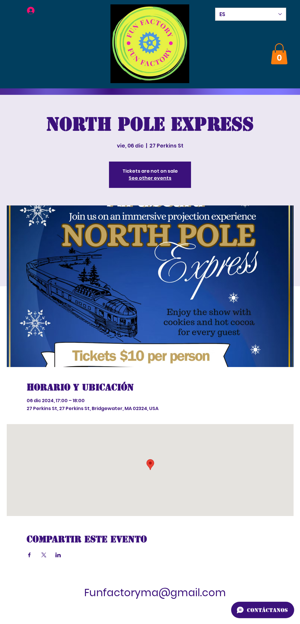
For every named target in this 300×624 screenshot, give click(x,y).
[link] (279, 53)
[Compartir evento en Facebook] (29, 555)
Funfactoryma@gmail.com (155, 592)
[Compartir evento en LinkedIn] (58, 555)
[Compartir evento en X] (44, 555)
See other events (150, 178)
